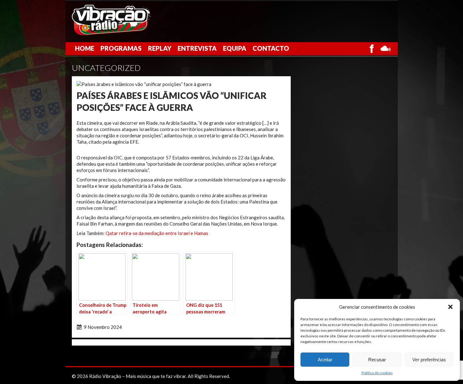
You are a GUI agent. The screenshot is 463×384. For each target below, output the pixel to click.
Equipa (234, 48)
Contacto (271, 48)
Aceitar (325, 359)
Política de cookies (377, 372)
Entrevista (197, 48)
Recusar (377, 359)
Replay (159, 48)
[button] (450, 307)
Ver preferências (429, 359)
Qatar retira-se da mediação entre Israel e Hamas (157, 233)
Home (84, 48)
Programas (121, 48)
